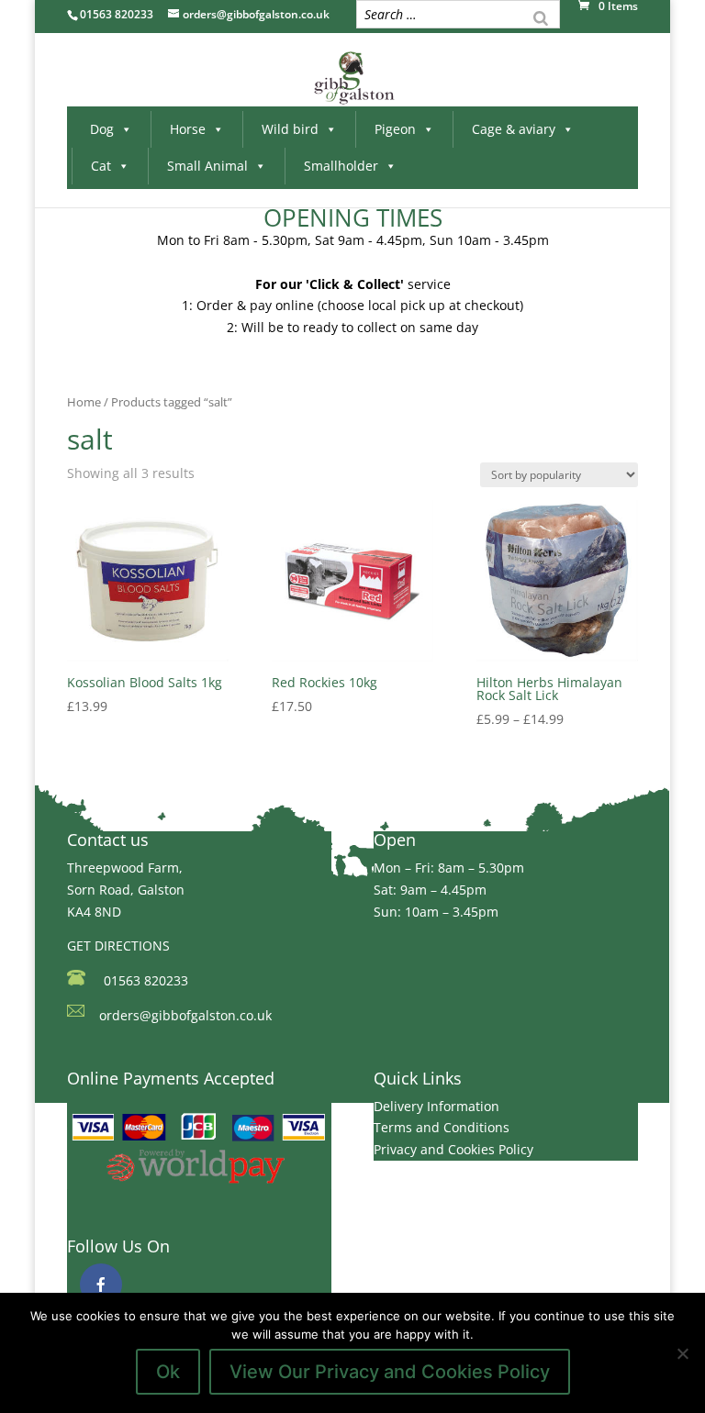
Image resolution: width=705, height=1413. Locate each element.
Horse (188, 129)
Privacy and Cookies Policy (453, 1149)
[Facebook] (101, 1284)
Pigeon (395, 129)
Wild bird (290, 129)
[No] (682, 1353)
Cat (101, 165)
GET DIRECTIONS (118, 945)
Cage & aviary (513, 129)
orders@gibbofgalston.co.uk (185, 1015)
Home (84, 402)
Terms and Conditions (441, 1127)
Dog (102, 129)
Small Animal (207, 165)
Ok (168, 1372)
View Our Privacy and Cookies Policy (389, 1372)
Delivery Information (436, 1106)
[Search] (540, 16)
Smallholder (341, 165)
